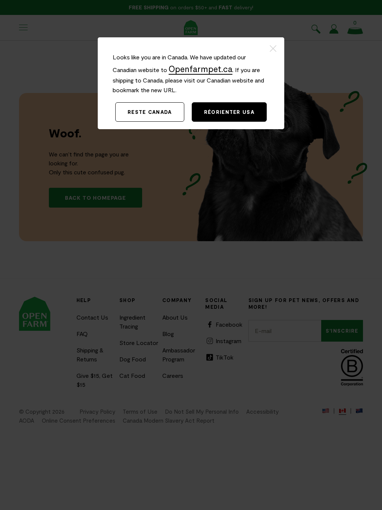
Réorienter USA (229, 112)
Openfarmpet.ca (200, 69)
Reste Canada (150, 112)
